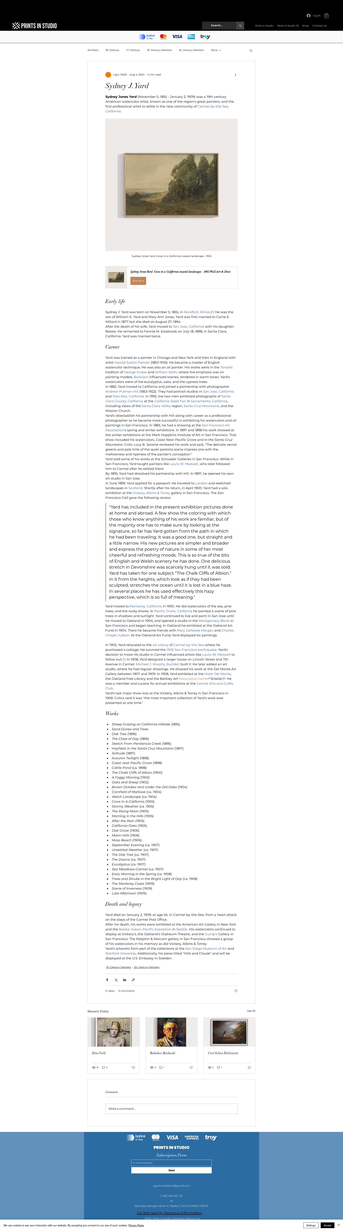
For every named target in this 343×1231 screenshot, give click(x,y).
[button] (326, 15)
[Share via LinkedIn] (124, 980)
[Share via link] (133, 980)
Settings (310, 1225)
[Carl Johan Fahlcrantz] (229, 1032)
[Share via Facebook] (107, 980)
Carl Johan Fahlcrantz (223, 1053)
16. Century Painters (191, 50)
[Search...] (240, 26)
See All (251, 1010)
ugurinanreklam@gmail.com (171, 1186)
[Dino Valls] (113, 1032)
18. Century (112, 50)
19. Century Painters (159, 50)
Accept (327, 1225)
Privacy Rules (136, 1225)
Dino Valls (99, 1053)
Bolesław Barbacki (162, 1053)
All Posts (93, 50)
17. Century (133, 50)
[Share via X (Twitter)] (116, 980)
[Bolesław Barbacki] (171, 1032)
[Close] (339, 1225)
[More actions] (235, 75)
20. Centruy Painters (146, 967)
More (214, 50)
